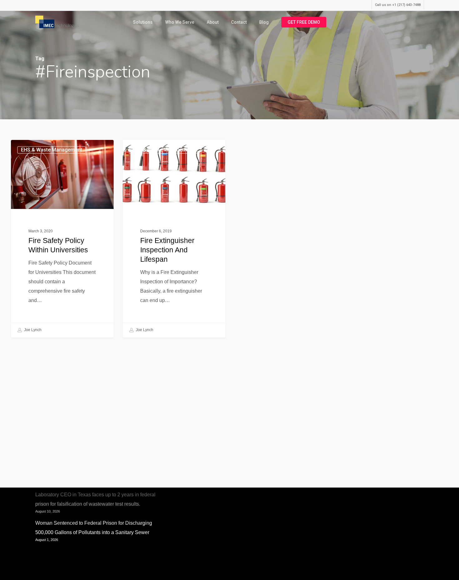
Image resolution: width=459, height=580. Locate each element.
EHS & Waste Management (51, 150)
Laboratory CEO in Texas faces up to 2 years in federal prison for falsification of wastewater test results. (95, 499)
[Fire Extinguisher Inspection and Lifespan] (174, 238)
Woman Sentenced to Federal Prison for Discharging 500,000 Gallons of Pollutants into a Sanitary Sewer (93, 527)
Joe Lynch (32, 330)
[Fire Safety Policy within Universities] (62, 238)
